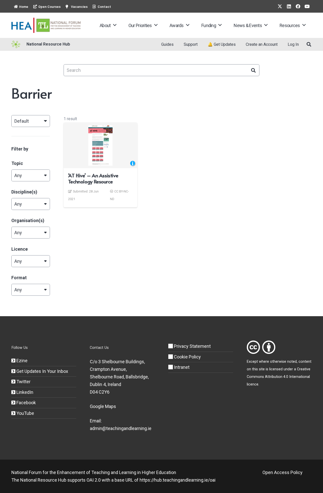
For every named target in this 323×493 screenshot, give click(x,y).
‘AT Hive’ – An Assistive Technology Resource (93, 178)
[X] (279, 6)
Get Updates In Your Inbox (41, 371)
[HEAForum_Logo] (46, 25)
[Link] (253, 347)
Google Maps (103, 406)
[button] (114, 25)
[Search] (253, 70)
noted (292, 361)
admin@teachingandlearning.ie (120, 428)
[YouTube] (307, 6)
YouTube (24, 413)
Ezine (21, 360)
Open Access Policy (282, 472)
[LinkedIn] (288, 6)
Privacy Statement (192, 346)
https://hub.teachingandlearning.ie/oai (178, 480)
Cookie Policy (187, 356)
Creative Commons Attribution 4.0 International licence (278, 377)
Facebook (25, 402)
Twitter (23, 381)
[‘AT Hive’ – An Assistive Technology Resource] (100, 145)
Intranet (181, 367)
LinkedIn (24, 392)
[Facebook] (298, 6)
